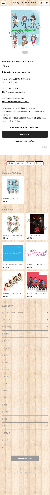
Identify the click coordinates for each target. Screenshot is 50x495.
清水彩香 (5, 440)
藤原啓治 (5, 334)
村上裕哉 (5, 362)
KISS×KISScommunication (12, 313)
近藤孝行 (5, 341)
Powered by (22, 473)
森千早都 (5, 412)
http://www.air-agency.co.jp (14, 92)
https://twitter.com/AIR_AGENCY (15, 102)
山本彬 (4, 398)
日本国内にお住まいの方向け (25, 141)
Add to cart (25, 134)
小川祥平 (5, 384)
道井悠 (4, 419)
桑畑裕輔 (5, 369)
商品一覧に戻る (25, 458)
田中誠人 (5, 391)
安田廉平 (5, 405)
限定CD (5, 426)
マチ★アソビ (7, 327)
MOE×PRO (6, 320)
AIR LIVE (5, 447)
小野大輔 (5, 348)
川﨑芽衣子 (6, 433)
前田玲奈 (5, 355)
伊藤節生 (5, 376)
